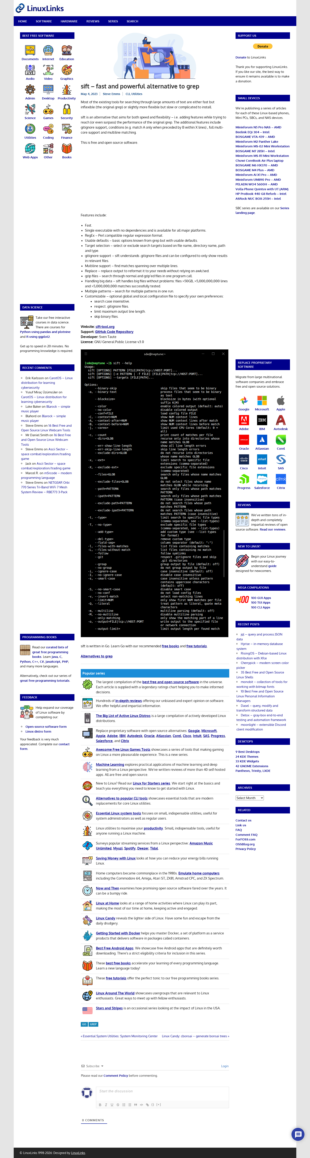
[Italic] (106, 1104)
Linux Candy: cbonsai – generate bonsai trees (194, 1036)
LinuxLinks (78, 1153)
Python (25, 662)
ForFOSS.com (245, 839)
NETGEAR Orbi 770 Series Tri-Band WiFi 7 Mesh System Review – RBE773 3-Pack (45, 487)
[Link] (147, 1104)
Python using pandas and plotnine (45, 332)
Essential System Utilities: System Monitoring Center (120, 1036)
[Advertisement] (155, 179)
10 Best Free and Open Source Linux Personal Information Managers (259, 696)
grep (93, 1024)
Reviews (92, 21)
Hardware (69, 21)
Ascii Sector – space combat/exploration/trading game (46, 454)
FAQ (239, 830)
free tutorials (196, 646)
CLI (128, 94)
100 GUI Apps (261, 598)
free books (170, 646)
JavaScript (53, 662)
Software (44, 21)
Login (224, 1066)
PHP (65, 662)
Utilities (136, 94)
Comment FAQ (246, 835)
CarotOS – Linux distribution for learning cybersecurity (47, 383)
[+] (158, 1104)
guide (272, 566)
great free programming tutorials (44, 681)
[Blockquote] (136, 1104)
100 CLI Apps (260, 607)
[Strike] (118, 1104)
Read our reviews (272, 529)
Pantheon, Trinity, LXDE (253, 771)
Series (113, 21)
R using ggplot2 (38, 337)
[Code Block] (141, 1104)
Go (84, 1024)
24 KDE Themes (247, 757)
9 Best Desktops (248, 752)
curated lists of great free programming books (50, 652)
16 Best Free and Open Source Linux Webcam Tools (46, 440)
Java (55, 657)
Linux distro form (38, 731)
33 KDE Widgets (247, 761)
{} (152, 1104)
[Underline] (112, 1104)
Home (22, 21)
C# (42, 662)
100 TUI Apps (260, 602)
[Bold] (100, 1104)
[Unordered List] (130, 1104)
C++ (35, 662)
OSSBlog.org (245, 844)
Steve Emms (111, 94)
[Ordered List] (124, 1104)
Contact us (243, 820)
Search (132, 21)
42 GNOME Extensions (252, 766)
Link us (241, 825)
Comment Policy (116, 1076)
